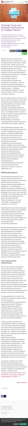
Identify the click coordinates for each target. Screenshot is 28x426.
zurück (6, 388)
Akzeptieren (23, 424)
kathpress (24, 382)
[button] (13, 51)
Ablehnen (16, 424)
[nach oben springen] (14, 402)
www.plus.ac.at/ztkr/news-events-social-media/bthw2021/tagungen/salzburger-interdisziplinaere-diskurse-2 (13, 374)
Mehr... (2, 424)
